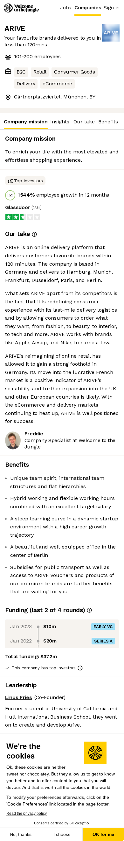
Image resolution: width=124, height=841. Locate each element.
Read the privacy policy (26, 813)
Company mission (26, 122)
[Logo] (21, 8)
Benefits (108, 122)
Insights (59, 122)
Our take (84, 122)
